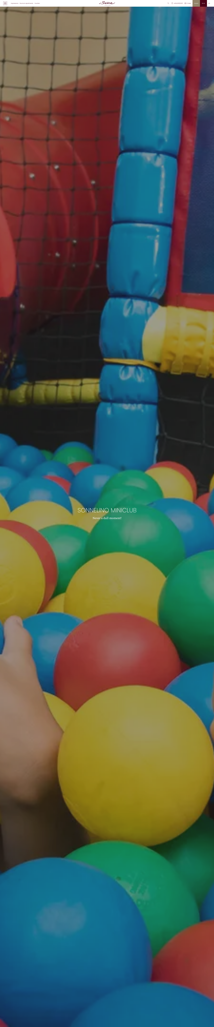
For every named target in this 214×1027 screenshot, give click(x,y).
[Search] (168, 3)
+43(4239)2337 (178, 3)
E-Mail (189, 3)
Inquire (196, 3)
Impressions (14, 3)
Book (203, 3)
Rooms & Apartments (26, 3)
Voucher (37, 3)
